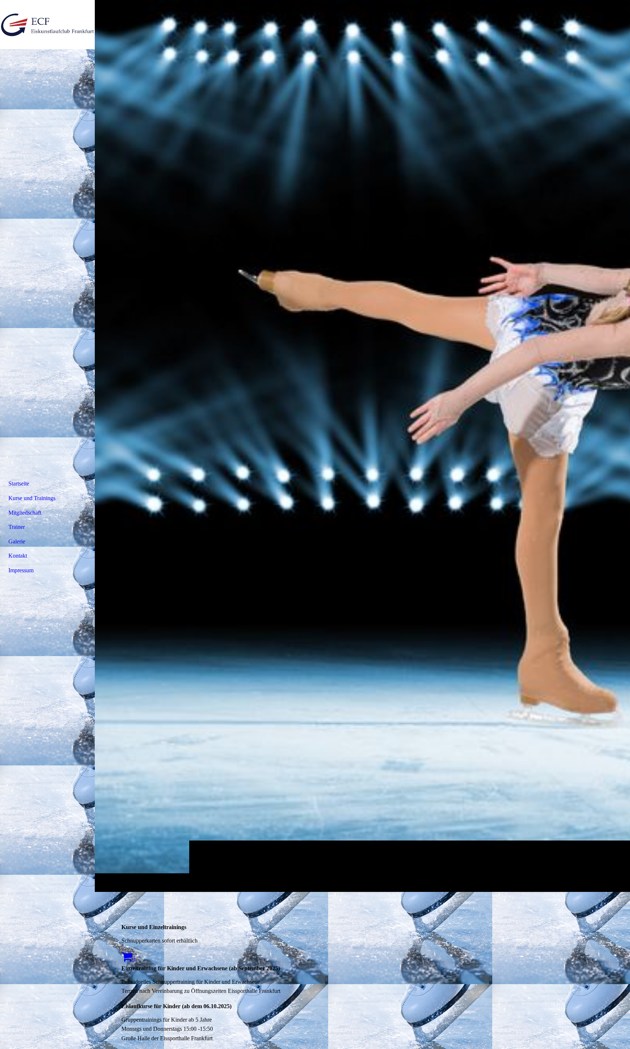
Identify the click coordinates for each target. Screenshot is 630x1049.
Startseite (18, 483)
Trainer (16, 527)
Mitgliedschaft (24, 513)
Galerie (16, 541)
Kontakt (17, 556)
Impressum (21, 570)
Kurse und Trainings (31, 498)
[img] (362, 446)
